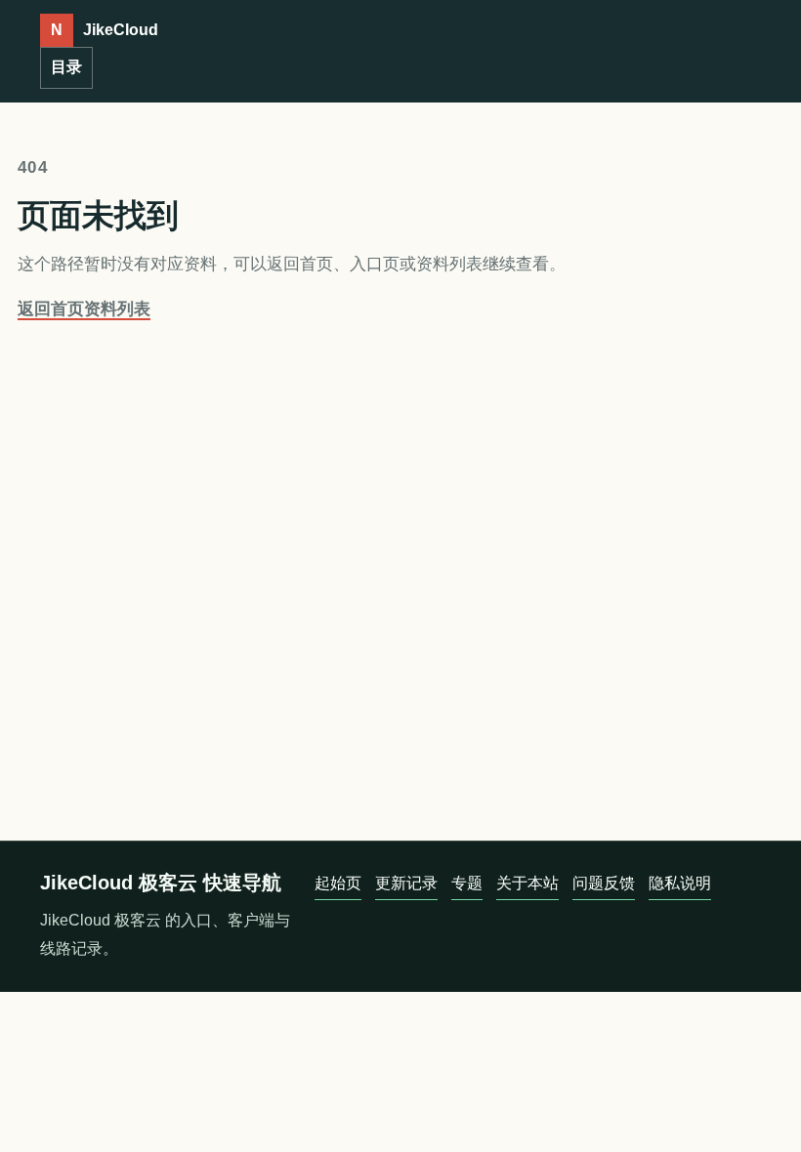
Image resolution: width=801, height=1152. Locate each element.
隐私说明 (680, 883)
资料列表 (117, 309)
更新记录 (406, 883)
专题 (467, 883)
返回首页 (51, 309)
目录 (66, 67)
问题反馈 (603, 883)
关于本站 (527, 883)
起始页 (338, 883)
